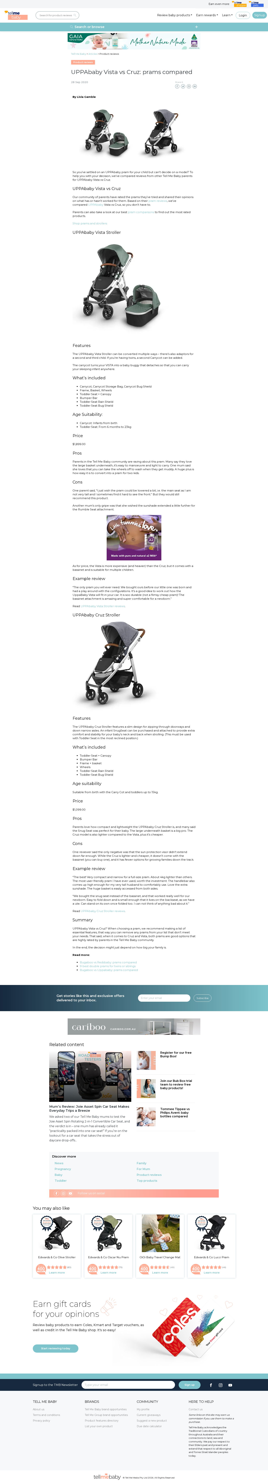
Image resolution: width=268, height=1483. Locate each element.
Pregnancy (63, 1169)
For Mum (143, 1169)
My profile (143, 1409)
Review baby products (173, 15)
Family (141, 1163)
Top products (147, 1180)
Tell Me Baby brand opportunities (106, 1409)
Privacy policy (41, 1420)
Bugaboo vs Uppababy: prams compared (109, 970)
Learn (226, 15)
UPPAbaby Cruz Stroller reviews (103, 911)
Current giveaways (148, 1415)
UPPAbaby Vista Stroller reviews (103, 606)
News (59, 1163)
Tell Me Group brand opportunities (106, 1415)
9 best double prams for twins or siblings (108, 966)
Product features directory (102, 1420)
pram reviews (157, 201)
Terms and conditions (46, 1415)
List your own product (99, 1426)
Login (243, 15)
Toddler (61, 1180)
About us (38, 1409)
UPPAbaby (95, 204)
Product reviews (149, 1175)
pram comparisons (141, 212)
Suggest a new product (152, 1420)
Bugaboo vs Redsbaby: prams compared (108, 962)
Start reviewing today (55, 1348)
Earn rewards (206, 15)
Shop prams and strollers (90, 223)
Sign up (190, 1384)
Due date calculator (149, 1426)
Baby (58, 1175)
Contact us (196, 1409)
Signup (259, 15)
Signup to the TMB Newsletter (55, 1385)
